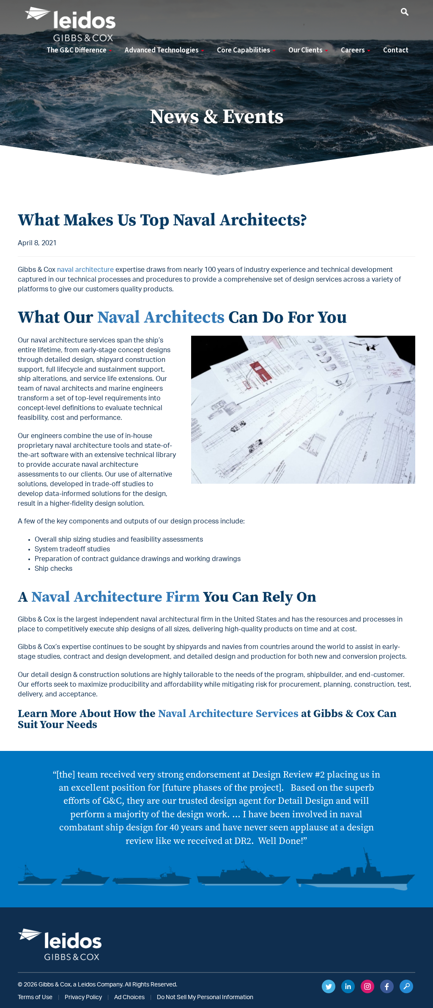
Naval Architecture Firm (115, 596)
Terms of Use (35, 997)
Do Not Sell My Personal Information (205, 997)
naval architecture (85, 269)
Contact (395, 50)
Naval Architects (161, 316)
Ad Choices (129, 997)
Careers (353, 50)
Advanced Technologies (162, 50)
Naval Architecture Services (228, 713)
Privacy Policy (83, 997)
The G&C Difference (77, 50)
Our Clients (306, 50)
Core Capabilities (244, 50)
